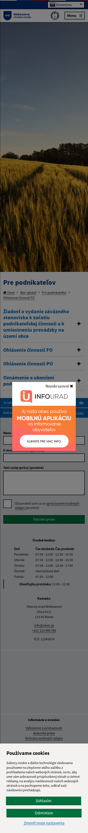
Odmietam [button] (44, 812)
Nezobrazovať (57, 386)
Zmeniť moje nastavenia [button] (44, 823)
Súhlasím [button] (43, 800)
